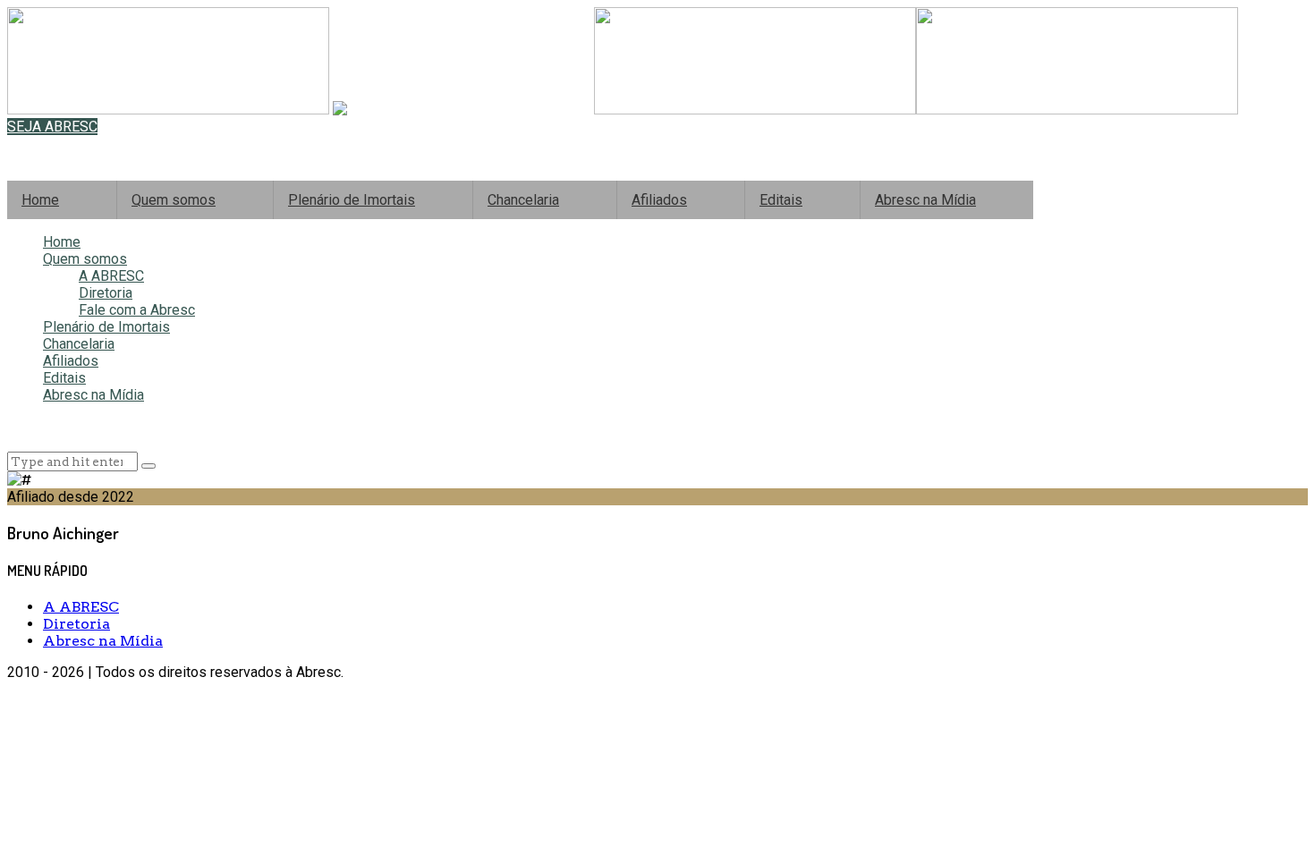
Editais (780, 199)
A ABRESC (111, 275)
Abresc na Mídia (925, 199)
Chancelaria (523, 199)
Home (40, 199)
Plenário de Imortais (351, 199)
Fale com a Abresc (137, 309)
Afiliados (659, 199)
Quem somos (174, 199)
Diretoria (105, 292)
